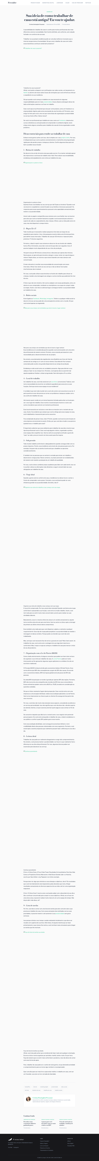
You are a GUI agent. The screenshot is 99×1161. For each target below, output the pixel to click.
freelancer (62, 120)
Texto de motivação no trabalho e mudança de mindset (66, 1123)
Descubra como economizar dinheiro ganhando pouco (30, 1123)
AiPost (69, 1141)
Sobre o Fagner (44, 1143)
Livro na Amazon (44, 1145)
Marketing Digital (48, 2)
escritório (54, 382)
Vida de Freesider (77, 2)
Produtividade (35, 2)
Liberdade (60, 2)
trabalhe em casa (48, 1090)
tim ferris (27, 1090)
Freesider (12, 3)
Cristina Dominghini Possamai (43, 1098)
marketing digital (44, 1086)
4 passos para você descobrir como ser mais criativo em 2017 (48, 1123)
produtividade (47, 102)
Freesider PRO (70, 1145)
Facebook (36, 298)
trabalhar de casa (36, 1090)
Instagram (50, 298)
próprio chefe (65, 137)
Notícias (88, 2)
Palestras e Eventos (45, 1148)
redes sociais (64, 1086)
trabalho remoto (58, 1090)
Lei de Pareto (57, 659)
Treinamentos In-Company (46, 1150)
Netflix (26, 92)
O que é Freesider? (44, 1141)
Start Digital (70, 1143)
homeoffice (27, 1086)
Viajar (67, 2)
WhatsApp (43, 298)
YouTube (10, 1147)
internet (35, 1086)
